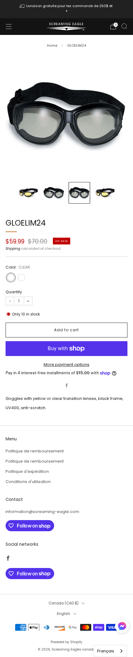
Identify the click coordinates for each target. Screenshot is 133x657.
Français (105, 651)
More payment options (66, 364)
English (63, 613)
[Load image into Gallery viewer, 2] (54, 193)
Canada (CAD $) (64, 603)
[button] (122, 628)
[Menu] (9, 26)
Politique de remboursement (35, 451)
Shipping (13, 248)
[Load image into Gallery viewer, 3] (79, 193)
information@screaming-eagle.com (42, 512)
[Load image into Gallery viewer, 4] (105, 193)
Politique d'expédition (27, 471)
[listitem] (66, 9)
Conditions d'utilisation (28, 482)
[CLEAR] (10, 277)
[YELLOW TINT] (21, 277)
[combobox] (110, 651)
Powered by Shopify (66, 642)
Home (52, 45)
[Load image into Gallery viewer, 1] (28, 193)
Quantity (14, 292)
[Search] (124, 26)
